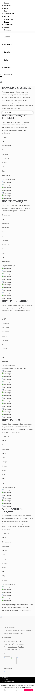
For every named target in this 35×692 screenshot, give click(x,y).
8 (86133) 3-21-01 (18, 644)
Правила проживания (9, 681)
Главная (6, 3)
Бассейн (6, 16)
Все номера (7, 5)
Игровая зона (8, 19)
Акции (6, 8)
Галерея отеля (8, 24)
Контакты (7, 30)
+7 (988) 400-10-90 (6, 74)
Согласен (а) (28, 689)
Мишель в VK (16, 649)
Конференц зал (9, 13)
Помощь (6, 27)
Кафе (5, 11)
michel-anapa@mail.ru (16, 647)
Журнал (6, 22)
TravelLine (7, 112)
